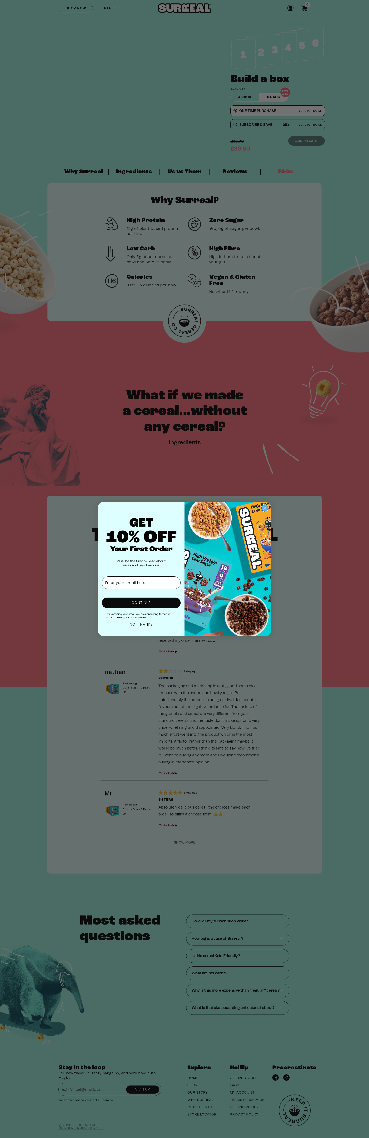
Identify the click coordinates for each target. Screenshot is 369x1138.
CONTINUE (141, 602)
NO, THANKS (141, 624)
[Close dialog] (264, 508)
